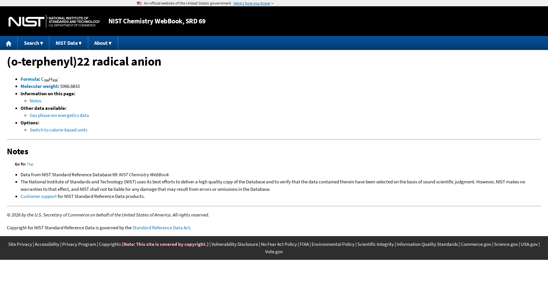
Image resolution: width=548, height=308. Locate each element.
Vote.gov (274, 251)
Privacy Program (79, 244)
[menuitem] (9, 43)
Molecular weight (39, 86)
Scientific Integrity (375, 244)
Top (30, 164)
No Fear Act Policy (279, 244)
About (101, 43)
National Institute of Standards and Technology (54, 21)
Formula (30, 79)
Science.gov (506, 244)
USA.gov (529, 244)
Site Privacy (20, 244)
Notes (35, 101)
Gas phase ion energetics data (59, 115)
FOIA (304, 244)
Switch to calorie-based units (58, 130)
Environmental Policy (333, 244)
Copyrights (110, 244)
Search (31, 43)
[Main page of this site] (9, 43)
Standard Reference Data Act (161, 227)
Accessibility (47, 244)
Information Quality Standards (427, 244)
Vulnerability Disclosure (234, 244)
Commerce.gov (476, 244)
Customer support (39, 196)
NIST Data (67, 43)
